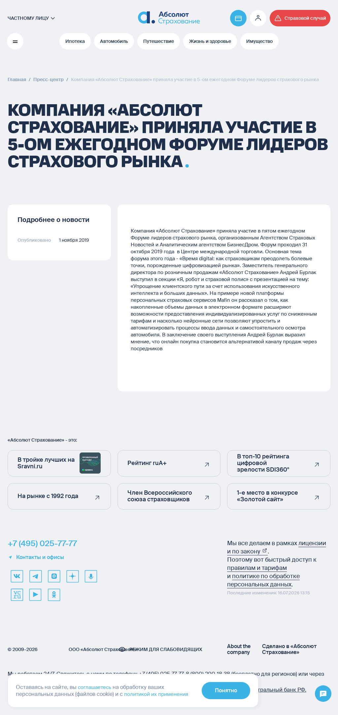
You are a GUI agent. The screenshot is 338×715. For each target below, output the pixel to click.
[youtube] (35, 594)
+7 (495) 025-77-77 (42, 543)
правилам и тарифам (257, 568)
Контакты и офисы (40, 557)
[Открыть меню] (323, 694)
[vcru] (17, 594)
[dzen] (72, 576)
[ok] (54, 594)
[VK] (17, 576)
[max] (54, 576)
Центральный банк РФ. (276, 689)
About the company (239, 649)
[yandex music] (91, 576)
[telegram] (35, 576)
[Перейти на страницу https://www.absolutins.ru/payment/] (238, 18)
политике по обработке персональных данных (263, 580)
